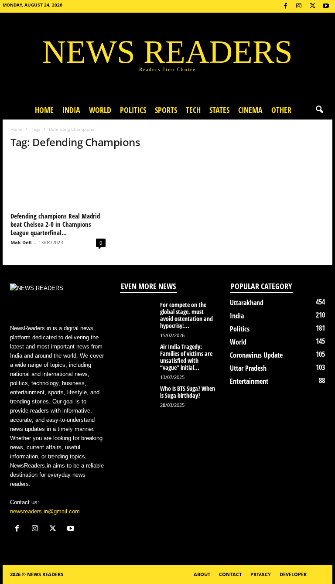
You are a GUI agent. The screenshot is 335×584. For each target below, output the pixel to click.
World (100, 110)
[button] (319, 110)
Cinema (250, 110)
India (71, 110)
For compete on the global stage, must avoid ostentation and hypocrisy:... (186, 315)
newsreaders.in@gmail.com (45, 511)
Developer (293, 574)
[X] (312, 6)
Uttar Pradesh (248, 368)
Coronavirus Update (256, 355)
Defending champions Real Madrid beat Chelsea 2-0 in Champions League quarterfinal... (55, 224)
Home (44, 110)
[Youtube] (326, 6)
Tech (193, 110)
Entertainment (249, 381)
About (202, 574)
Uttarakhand (246, 302)
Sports (166, 110)
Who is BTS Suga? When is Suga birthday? (187, 392)
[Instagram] (299, 6)
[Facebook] (285, 6)
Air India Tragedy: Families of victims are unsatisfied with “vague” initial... (186, 357)
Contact (230, 574)
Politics (133, 110)
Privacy (260, 574)
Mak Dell (20, 242)
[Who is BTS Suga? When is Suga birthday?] (137, 398)
